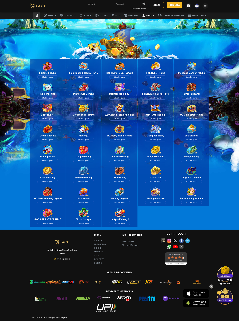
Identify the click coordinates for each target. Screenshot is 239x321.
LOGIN (156, 5)
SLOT (118, 15)
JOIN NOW (174, 5)
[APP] (36, 15)
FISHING (149, 15)
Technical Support (130, 245)
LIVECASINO (69, 15)
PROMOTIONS (198, 15)
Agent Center (128, 241)
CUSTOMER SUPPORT (172, 15)
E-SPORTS (132, 15)
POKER (87, 15)
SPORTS (51, 15)
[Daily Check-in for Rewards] (188, 6)
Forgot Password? (139, 9)
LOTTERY (103, 15)
